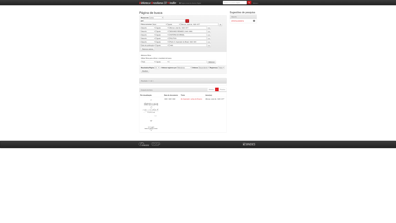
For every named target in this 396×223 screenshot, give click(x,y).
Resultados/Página (147, 68)
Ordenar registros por (169, 68)
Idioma (255, 3)
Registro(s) (214, 68)
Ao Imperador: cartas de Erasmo (191, 99)
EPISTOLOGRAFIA (237, 21)
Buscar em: (145, 18)
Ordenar (195, 68)
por (142, 21)
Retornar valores (147, 49)
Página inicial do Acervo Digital (191, 3)
